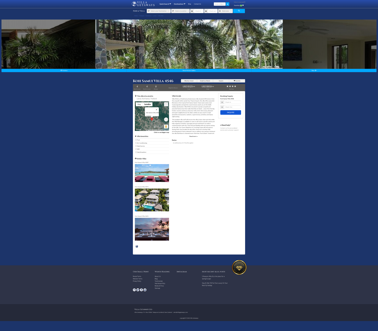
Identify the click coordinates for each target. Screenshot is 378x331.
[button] (152, 119)
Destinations (179, 4)
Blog (189, 4)
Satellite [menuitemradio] (147, 104)
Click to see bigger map (161, 132)
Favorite (237, 81)
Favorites (237, 5)
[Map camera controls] (166, 119)
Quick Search (164, 4)
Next (313, 70)
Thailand (153, 99)
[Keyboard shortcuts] (147, 130)
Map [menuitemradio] (139, 104)
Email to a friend (205, 81)
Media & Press (159, 286)
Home (136, 15)
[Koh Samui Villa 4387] (152, 173)
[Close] (156, 109)
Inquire (221, 81)
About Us (158, 276)
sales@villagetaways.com (180, 312)
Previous (65, 70)
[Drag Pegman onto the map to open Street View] (166, 127)
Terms (167, 130)
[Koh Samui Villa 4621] (152, 229)
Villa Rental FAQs (160, 283)
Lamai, (139, 99)
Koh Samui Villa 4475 (141, 187)
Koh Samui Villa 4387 (141, 162)
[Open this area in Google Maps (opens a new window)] (138, 129)
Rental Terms (137, 276)
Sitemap (157, 288)
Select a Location (181, 11)
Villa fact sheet (189, 81)
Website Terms (137, 279)
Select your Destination (159, 11)
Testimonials (159, 281)
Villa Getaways (194, 318)
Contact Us (197, 4)
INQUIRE (230, 112)
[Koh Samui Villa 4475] (152, 200)
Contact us (223, 128)
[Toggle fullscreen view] (166, 104)
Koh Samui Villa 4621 (141, 216)
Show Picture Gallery (189, 70)
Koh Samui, (146, 99)
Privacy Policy (137, 281)
